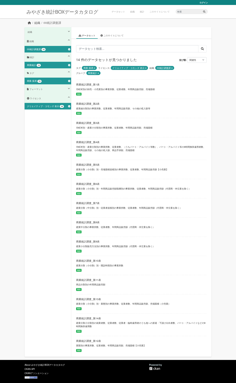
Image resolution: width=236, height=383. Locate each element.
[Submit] (204, 11)
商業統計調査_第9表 (88, 241)
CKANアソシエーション (37, 373)
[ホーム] (29, 23)
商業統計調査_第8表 (88, 222)
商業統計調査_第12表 (88, 341)
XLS (78, 94)
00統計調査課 (52, 23)
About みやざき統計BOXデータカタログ (45, 364)
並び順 (182, 59)
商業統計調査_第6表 (88, 184)
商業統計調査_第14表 (88, 318)
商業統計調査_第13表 (88, 299)
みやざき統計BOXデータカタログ (62, 11)
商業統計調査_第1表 (88, 84)
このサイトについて (159, 11)
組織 (132, 11)
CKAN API (30, 369)
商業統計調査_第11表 (88, 280)
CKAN (154, 368)
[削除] (94, 68)
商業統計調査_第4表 (88, 142)
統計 (142, 11)
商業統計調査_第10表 (88, 260)
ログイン (204, 2)
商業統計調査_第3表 (88, 123)
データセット (118, 11)
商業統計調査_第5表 (88, 164)
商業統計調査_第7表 (88, 203)
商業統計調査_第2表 (88, 103)
